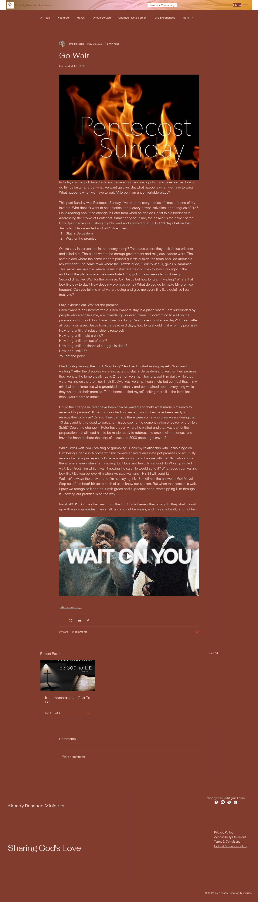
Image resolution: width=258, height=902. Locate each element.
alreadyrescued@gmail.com (226, 798)
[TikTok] (235, 802)
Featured (63, 17)
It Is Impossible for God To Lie (67, 700)
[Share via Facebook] (61, 620)
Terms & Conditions (227, 841)
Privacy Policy (223, 832)
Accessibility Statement (230, 837)
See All (213, 653)
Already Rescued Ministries (37, 805)
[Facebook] (216, 802)
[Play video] (129, 556)
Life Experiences (165, 17)
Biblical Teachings (71, 607)
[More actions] (196, 43)
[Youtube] (223, 802)
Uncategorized (102, 17)
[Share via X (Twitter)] (70, 620)
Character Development (132, 17)
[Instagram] (229, 802)
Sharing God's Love (44, 848)
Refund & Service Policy (230, 846)
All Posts (45, 17)
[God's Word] (67, 675)
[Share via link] (88, 620)
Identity (80, 17)
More (186, 17)
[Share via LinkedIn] (79, 620)
